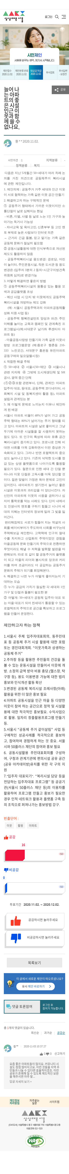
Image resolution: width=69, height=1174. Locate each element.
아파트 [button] (33, 825)
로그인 (48, 17)
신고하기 (59, 1053)
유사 (33, 986)
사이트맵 (54, 1101)
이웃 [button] (9, 825)
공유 (63, 89)
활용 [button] (20, 825)
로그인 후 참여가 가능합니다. (53, 1007)
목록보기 (34, 963)
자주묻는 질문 (34, 1101)
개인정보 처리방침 (15, 1101)
